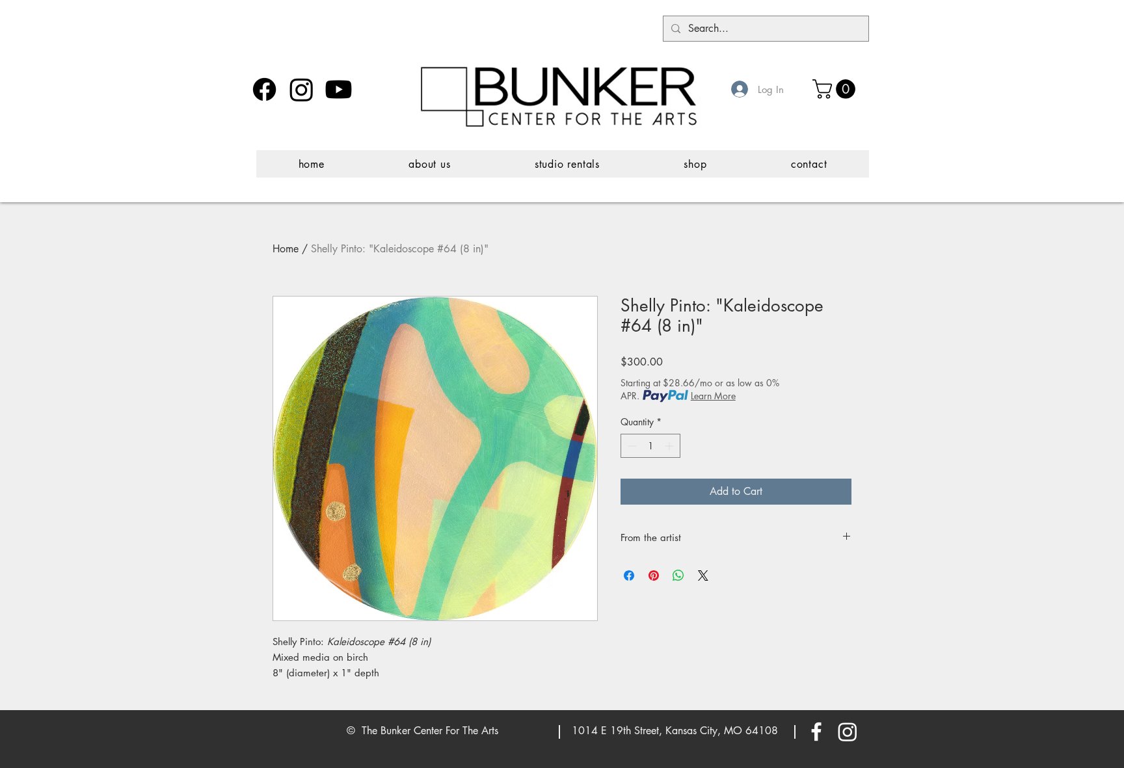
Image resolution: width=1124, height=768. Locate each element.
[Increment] (670, 445)
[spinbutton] (650, 445)
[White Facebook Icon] (816, 731)
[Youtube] (338, 89)
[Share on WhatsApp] (678, 575)
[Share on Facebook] (629, 575)
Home (286, 249)
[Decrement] (630, 445)
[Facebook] (264, 89)
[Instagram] (301, 89)
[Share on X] (703, 575)
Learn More (713, 396)
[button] (836, 89)
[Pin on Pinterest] (654, 575)
